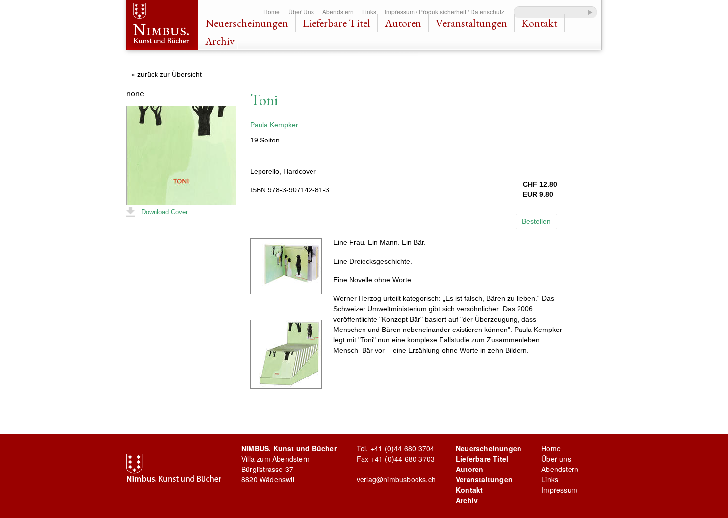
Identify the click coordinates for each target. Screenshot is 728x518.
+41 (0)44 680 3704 (402, 448)
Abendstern (338, 11)
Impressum (559, 490)
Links (369, 11)
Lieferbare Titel (336, 23)
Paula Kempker (274, 125)
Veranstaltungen (471, 23)
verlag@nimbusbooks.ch (396, 479)
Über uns (556, 459)
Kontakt (539, 23)
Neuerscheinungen (247, 23)
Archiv (220, 41)
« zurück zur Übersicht (166, 74)
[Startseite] (162, 26)
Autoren (403, 23)
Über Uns (301, 11)
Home (271, 11)
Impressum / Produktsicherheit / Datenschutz (444, 11)
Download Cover (164, 212)
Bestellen (536, 221)
